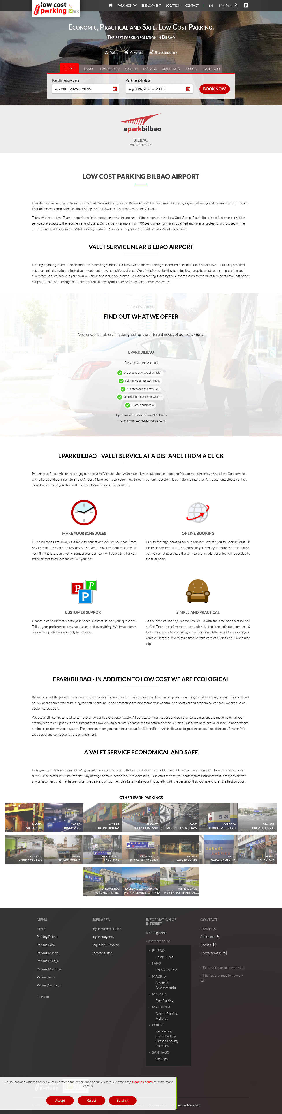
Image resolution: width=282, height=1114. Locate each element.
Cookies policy (142, 1082)
